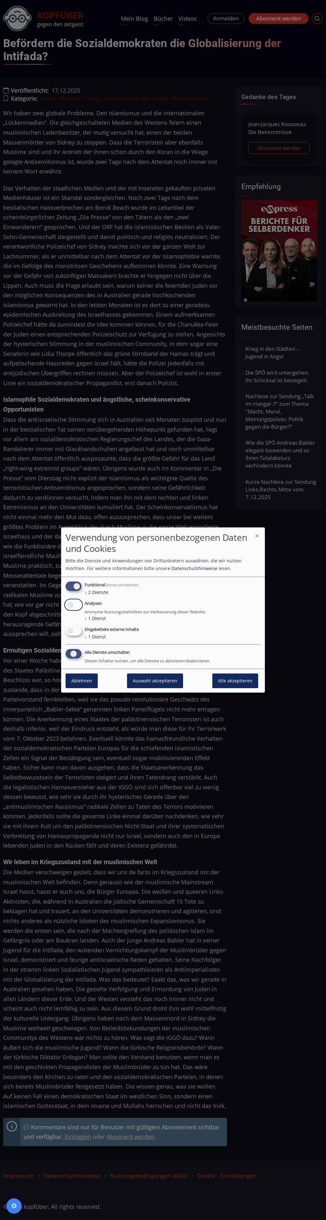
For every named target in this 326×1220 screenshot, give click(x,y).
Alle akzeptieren (235, 681)
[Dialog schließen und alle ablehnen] (257, 535)
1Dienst (95, 618)
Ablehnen (81, 681)
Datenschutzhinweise (194, 568)
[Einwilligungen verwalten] (14, 1206)
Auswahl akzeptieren (155, 681)
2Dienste (96, 592)
